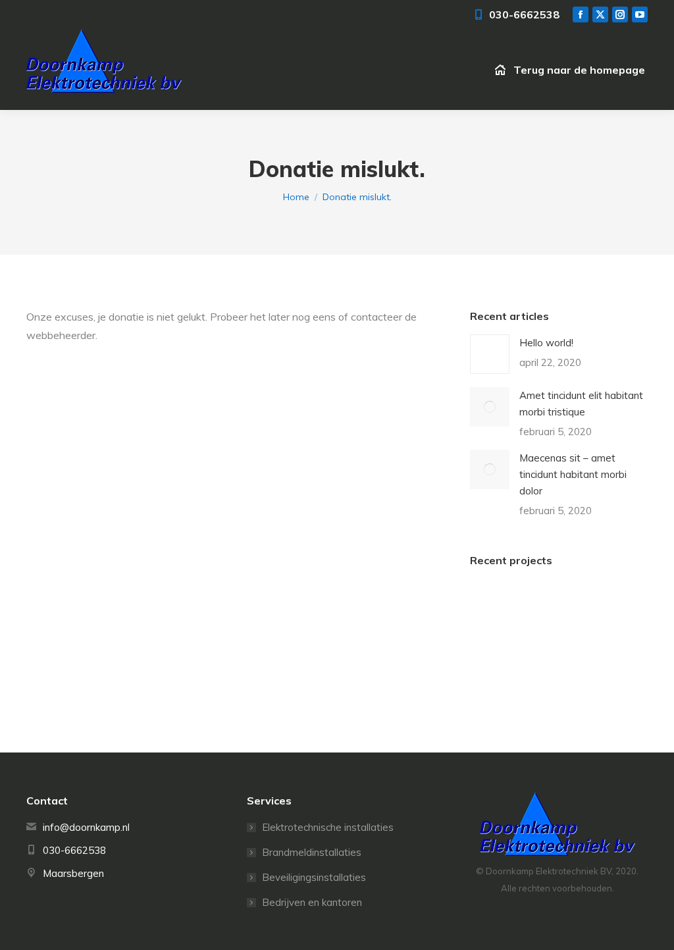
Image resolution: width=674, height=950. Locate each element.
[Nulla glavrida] (596, 607)
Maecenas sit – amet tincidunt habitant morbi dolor (573, 474)
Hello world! (546, 342)
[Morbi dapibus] (495, 658)
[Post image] (489, 354)
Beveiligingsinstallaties (314, 877)
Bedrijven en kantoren (312, 902)
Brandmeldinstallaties (311, 852)
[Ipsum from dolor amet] (546, 607)
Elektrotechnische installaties (328, 827)
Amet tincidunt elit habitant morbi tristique (581, 403)
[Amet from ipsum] (495, 607)
